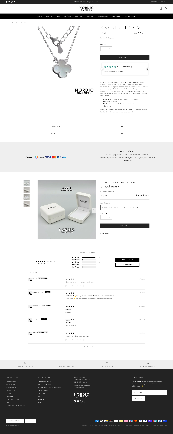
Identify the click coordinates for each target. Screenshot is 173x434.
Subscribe (139, 398)
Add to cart (125, 57)
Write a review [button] (127, 259)
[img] (69, 279)
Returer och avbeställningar (15, 405)
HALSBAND (79, 16)
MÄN (58, 16)
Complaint (9, 393)
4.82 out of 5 (50, 261)
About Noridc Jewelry (45, 384)
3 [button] (87, 347)
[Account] (161, 8)
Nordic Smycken (108, 38)
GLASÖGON (67, 16)
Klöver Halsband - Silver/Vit (18, 23)
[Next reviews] (147, 69)
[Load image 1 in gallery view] (60, 62)
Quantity (103, 44)
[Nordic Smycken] (86, 8)
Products (39, 16)
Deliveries (9, 396)
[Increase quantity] (110, 49)
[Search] (7, 8)
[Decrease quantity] (102, 49)
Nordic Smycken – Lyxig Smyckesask (118, 184)
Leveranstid (55, 126)
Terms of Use (10, 384)
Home (8, 23)
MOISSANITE (116, 16)
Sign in (8, 402)
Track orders (42, 393)
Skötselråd (41, 399)
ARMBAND (90, 16)
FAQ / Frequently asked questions (49, 387)
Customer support (130, 16)
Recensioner (42, 402)
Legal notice (10, 390)
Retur (52, 133)
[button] (125, 69)
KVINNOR (49, 16)
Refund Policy (11, 382)
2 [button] (84, 347)
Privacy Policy (11, 387)
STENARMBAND (103, 16)
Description (104, 233)
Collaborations (43, 390)
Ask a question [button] (127, 264)
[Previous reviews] (102, 69)
